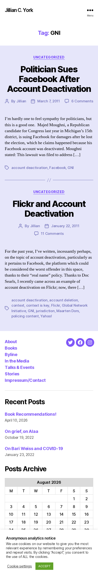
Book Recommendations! (30, 414)
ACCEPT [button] (44, 566)
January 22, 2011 (65, 226)
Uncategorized (49, 57)
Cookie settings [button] (19, 566)
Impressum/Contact (25, 380)
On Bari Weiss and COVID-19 (34, 448)
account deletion (63, 300)
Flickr (55, 305)
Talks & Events (19, 367)
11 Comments (52, 233)
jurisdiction (45, 311)
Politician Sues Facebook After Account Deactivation (49, 79)
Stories (12, 373)
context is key (37, 305)
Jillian (21, 101)
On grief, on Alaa (21, 431)
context (17, 305)
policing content (25, 316)
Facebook (57, 167)
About (11, 341)
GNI (71, 167)
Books (11, 348)
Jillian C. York (19, 10)
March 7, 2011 (48, 101)
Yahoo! (46, 316)
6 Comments (82, 101)
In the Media (17, 360)
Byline (11, 354)
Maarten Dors (67, 311)
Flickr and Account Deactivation (49, 209)
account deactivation (29, 167)
